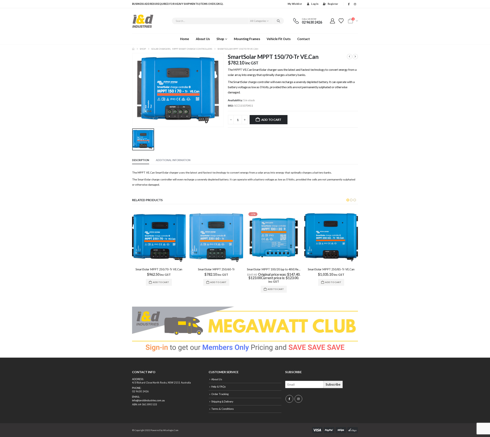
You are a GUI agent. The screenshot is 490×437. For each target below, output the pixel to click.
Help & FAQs (218, 386)
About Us (203, 39)
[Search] (278, 21)
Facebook (289, 399)
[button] (348, 200)
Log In (314, 3)
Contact (303, 39)
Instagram (298, 399)
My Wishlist (295, 3)
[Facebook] (349, 4)
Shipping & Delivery (222, 401)
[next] (355, 56)
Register (333, 3)
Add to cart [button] (161, 282)
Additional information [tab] (173, 160)
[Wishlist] (341, 20)
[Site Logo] (142, 20)
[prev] (349, 56)
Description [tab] (140, 160)
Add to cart (271, 119)
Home (184, 39)
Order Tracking (220, 394)
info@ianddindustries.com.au (148, 400)
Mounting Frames (247, 39)
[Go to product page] (159, 237)
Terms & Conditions (222, 408)
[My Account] (332, 20)
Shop (220, 39)
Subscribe (333, 384)
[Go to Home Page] (133, 49)
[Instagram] (355, 4)
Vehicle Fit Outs (278, 39)
